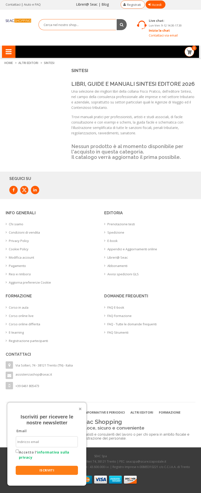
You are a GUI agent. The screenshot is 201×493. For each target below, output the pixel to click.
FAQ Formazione (119, 316)
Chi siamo (16, 224)
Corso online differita (24, 324)
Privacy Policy (19, 241)
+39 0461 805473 (27, 386)
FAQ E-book (115, 307)
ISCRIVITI (46, 470)
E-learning (16, 332)
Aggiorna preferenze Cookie (30, 282)
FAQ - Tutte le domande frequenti (132, 324)
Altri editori (141, 412)
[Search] (122, 24)
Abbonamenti (117, 266)
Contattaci (13, 4)
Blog (105, 4)
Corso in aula (18, 307)
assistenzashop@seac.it (33, 374)
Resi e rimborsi (20, 274)
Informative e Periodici (104, 412)
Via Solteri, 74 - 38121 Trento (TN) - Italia (44, 365)
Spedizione (115, 232)
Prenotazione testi (121, 224)
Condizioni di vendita (24, 232)
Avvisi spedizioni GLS (123, 274)
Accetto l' (44, 455)
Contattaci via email (163, 35)
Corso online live (21, 316)
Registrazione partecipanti (28, 341)
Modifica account (21, 257)
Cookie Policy (18, 249)
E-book (112, 241)
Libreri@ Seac (87, 4)
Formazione (169, 412)
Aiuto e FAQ (32, 4)
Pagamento (17, 266)
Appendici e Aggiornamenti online (132, 249)
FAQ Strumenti (117, 332)
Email (21, 431)
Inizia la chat (159, 30)
